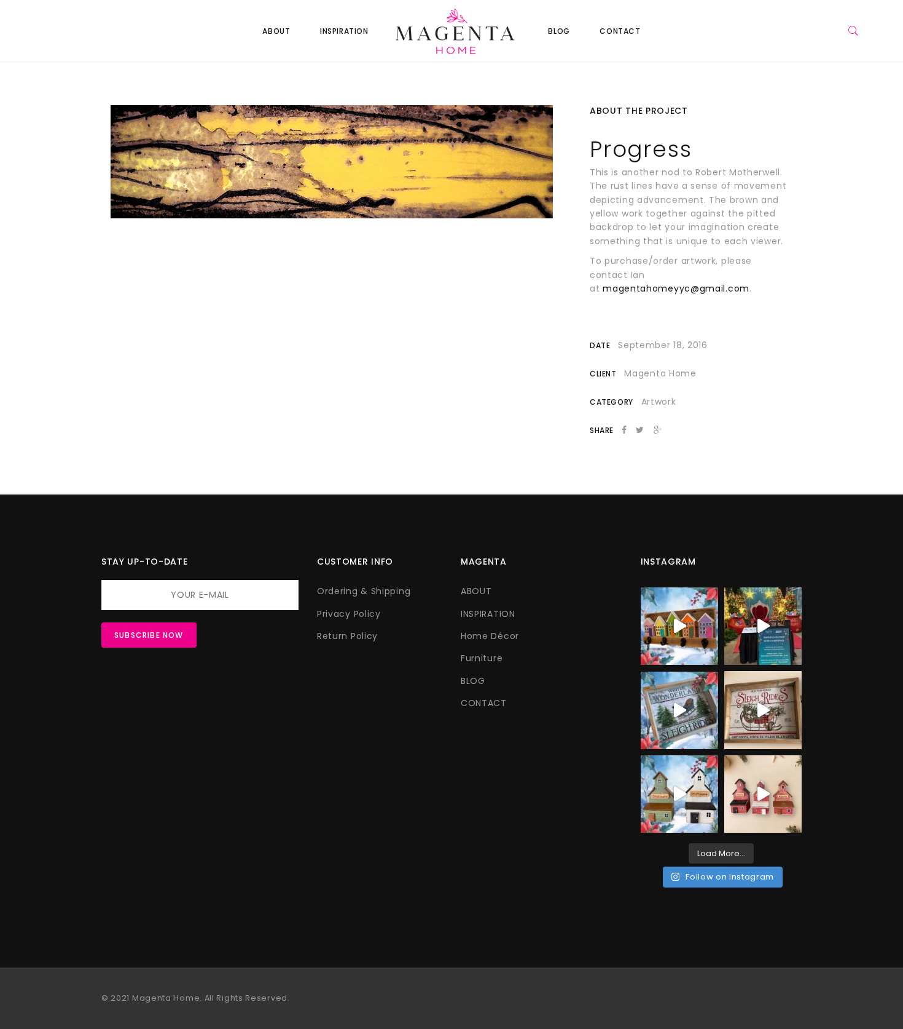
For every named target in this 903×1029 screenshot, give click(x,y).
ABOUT (276, 31)
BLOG (558, 31)
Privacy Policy (349, 614)
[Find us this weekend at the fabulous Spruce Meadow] (763, 710)
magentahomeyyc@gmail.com (676, 288)
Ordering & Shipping (363, 591)
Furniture (481, 658)
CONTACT (620, 31)
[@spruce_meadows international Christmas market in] (763, 626)
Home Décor (490, 636)
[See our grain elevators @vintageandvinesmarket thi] (679, 794)
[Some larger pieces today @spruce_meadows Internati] (679, 626)
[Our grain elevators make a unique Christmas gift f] (763, 794)
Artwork (658, 401)
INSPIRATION (344, 31)
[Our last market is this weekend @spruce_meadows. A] (679, 710)
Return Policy (347, 636)
